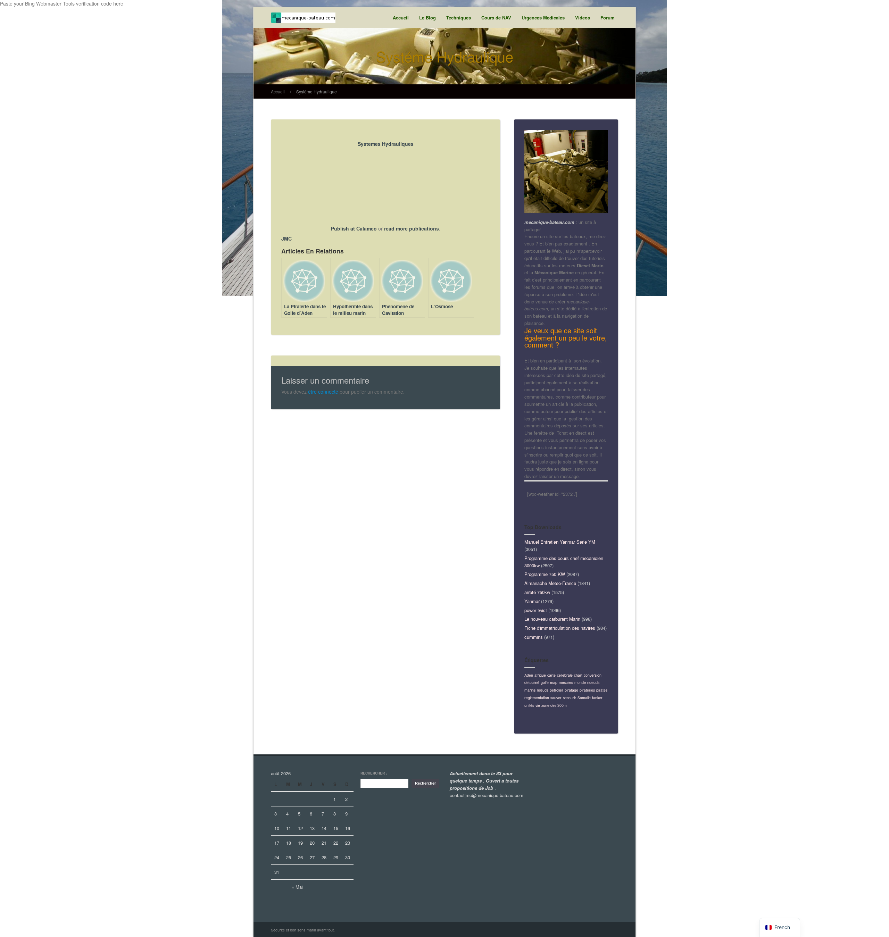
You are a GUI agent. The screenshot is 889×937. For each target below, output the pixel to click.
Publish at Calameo (354, 228)
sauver (556, 697)
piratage (571, 690)
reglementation (536, 697)
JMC (286, 238)
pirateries (587, 690)
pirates (601, 690)
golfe (545, 682)
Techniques (458, 17)
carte (551, 675)
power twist (535, 610)
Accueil (401, 17)
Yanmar (532, 601)
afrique (540, 675)
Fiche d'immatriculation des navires (559, 628)
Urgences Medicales (543, 17)
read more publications (411, 228)
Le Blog (427, 17)
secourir (569, 697)
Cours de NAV (496, 17)
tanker (597, 697)
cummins (533, 637)
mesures (566, 682)
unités (529, 705)
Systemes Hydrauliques (386, 143)
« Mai (297, 887)
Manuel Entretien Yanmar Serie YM (559, 541)
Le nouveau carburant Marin (552, 619)
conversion (592, 675)
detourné (531, 682)
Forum (607, 17)
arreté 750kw (537, 592)
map (553, 682)
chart (578, 675)
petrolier (556, 690)
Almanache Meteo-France (550, 583)
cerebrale (565, 675)
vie (537, 705)
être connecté (323, 391)
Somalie (584, 697)
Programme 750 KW (544, 574)
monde (580, 682)
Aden (528, 675)
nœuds (542, 690)
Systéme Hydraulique (316, 91)
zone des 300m (554, 705)
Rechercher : (373, 773)
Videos (582, 17)
